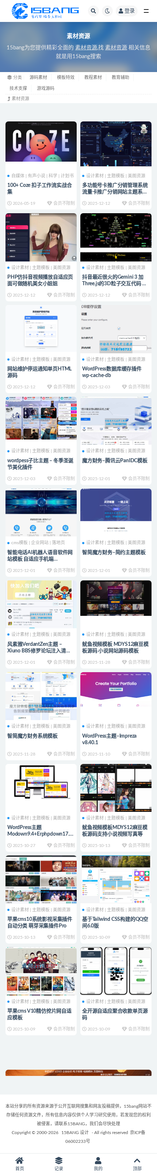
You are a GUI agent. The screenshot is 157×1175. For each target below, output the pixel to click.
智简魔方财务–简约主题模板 (113, 552)
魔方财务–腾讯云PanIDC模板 (115, 460)
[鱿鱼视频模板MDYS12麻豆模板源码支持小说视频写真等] (115, 802)
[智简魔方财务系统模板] (41, 707)
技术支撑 (18, 88)
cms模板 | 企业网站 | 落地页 (38, 543)
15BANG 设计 (75, 1132)
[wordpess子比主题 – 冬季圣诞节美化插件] (41, 417)
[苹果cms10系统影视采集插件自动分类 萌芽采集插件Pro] (41, 891)
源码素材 (38, 77)
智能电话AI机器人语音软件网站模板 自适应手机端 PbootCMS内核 (40, 559)
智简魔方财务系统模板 (32, 736)
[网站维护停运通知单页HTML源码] (41, 327)
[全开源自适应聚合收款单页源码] (115, 970)
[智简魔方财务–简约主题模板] (115, 515)
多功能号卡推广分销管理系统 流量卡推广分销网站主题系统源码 (115, 192)
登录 (130, 11)
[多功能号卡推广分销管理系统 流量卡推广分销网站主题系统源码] (115, 143)
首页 (19, 1169)
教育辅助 (120, 77)
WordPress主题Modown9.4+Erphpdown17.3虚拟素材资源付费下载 (39, 834)
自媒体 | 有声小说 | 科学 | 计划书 (42, 176)
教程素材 (93, 77)
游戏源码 (45, 88)
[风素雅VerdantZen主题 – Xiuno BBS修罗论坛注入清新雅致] (41, 617)
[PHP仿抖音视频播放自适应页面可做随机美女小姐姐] (41, 252)
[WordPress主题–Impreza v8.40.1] (115, 688)
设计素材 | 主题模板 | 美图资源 (115, 176)
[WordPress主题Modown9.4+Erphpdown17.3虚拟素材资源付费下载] (41, 783)
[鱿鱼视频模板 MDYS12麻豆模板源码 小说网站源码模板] (115, 597)
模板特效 (65, 77)
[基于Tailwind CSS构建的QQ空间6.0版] (115, 878)
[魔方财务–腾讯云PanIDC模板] (115, 423)
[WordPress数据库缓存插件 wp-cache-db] (115, 347)
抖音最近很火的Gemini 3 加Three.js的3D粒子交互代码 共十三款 (114, 284)
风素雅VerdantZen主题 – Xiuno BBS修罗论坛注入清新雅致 (39, 651)
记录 (58, 1169)
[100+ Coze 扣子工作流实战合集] (41, 141)
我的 (98, 1169)
